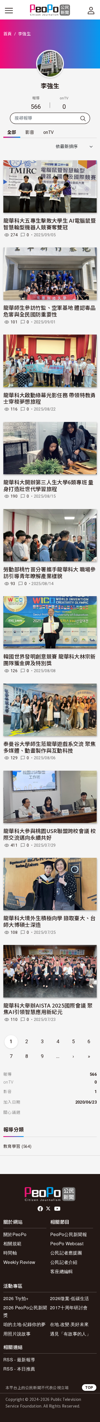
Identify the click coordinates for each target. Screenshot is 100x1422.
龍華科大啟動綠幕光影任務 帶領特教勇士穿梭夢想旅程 (49, 398)
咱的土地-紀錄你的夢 (24, 1324)
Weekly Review (19, 1262)
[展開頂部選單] (91, 10)
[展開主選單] (8, 10)
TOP (89, 1387)
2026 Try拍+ (15, 1298)
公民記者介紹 (64, 1262)
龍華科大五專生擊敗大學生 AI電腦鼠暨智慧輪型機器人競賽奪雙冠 (49, 224)
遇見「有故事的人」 (70, 1333)
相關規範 (12, 1243)
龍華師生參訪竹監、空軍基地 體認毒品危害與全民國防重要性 (49, 311)
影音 (29, 132)
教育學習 (11, 1146)
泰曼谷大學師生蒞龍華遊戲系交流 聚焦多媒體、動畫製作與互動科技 (49, 747)
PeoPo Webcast (66, 1243)
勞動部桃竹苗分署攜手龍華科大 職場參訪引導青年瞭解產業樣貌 (49, 572)
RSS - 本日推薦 (19, 1368)
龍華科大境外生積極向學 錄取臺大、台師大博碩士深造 (49, 921)
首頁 (7, 33)
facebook (41, 1209)
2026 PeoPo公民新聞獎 (25, 1311)
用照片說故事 (17, 1333)
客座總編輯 (61, 1271)
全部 (11, 132)
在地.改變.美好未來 (69, 1324)
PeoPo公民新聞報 (68, 1234)
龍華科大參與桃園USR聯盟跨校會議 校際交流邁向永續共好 (49, 834)
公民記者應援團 (66, 1252)
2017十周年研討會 (69, 1307)
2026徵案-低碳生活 (69, 1298)
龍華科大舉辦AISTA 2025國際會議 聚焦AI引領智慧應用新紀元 (47, 1008)
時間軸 (10, 1252)
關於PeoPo (14, 1234)
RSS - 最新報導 (19, 1359)
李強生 (50, 85)
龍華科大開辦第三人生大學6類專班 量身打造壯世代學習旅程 (48, 485)
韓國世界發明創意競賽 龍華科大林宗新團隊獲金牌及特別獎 (49, 659)
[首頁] (50, 10)
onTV (48, 132)
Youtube (57, 1209)
